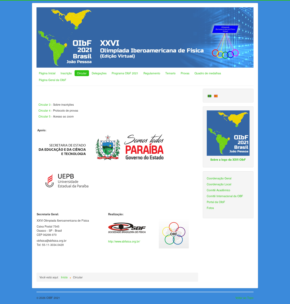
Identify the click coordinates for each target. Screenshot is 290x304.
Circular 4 (44, 110)
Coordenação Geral (219, 178)
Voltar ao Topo (244, 298)
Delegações (99, 73)
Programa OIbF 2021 (125, 73)
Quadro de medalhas (208, 73)
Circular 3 (44, 104)
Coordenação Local (219, 184)
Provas (185, 73)
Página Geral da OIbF (52, 80)
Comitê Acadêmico (218, 190)
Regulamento (151, 73)
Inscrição (66, 73)
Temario (170, 73)
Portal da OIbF (216, 202)
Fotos (210, 208)
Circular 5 (44, 116)
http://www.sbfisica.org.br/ (124, 241)
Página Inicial (47, 73)
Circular (82, 73)
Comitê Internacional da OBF (225, 196)
